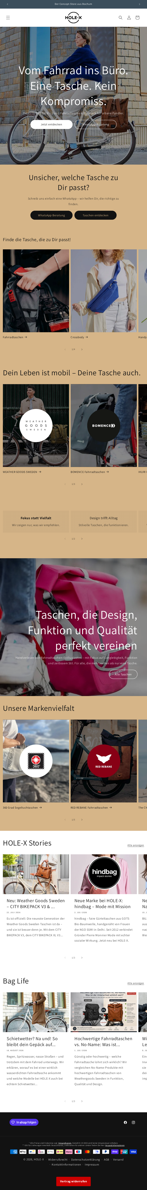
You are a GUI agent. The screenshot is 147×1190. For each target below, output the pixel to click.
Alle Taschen (123, 674)
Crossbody (77, 337)
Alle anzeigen (135, 845)
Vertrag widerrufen (73, 1181)
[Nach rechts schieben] (82, 349)
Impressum (92, 1164)
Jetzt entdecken (51, 124)
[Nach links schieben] (65, 349)
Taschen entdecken (96, 215)
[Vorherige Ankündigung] (7, 4)
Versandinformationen (115, 1145)
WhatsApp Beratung (95, 124)
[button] (8, 17)
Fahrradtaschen (13, 337)
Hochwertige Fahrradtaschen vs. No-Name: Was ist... (103, 1041)
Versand (118, 1159)
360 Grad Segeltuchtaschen (20, 807)
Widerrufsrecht (58, 1159)
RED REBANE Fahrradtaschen (89, 807)
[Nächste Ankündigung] (139, 4)
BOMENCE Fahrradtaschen (88, 472)
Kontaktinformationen (66, 1164)
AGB (106, 1159)
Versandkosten (64, 1143)
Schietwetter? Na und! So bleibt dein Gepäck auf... (32, 1041)
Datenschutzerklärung (85, 1159)
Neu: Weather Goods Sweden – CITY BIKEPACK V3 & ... (36, 903)
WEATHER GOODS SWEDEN (20, 472)
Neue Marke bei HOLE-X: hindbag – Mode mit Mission (102, 903)
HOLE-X (39, 1159)
